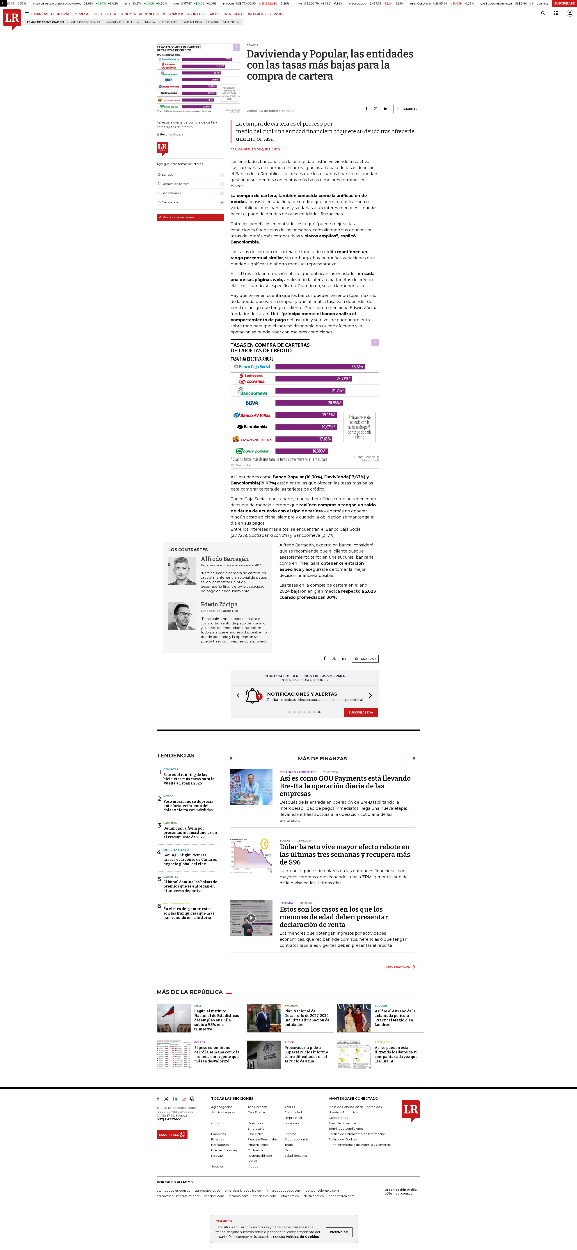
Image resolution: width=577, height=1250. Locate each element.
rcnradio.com (238, 1196)
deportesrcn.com (341, 1196)
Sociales (381, 1005)
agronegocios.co (207, 1190)
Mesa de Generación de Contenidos (355, 1107)
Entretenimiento (176, 849)
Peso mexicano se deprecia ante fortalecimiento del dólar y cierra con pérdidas (188, 805)
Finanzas (217, 1139)
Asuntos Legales (223, 1112)
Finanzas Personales (262, 1139)
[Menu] (27, 14)
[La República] (12, 20)
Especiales (255, 1134)
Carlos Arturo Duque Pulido (255, 149)
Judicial (290, 1042)
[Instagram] (185, 1099)
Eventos (290, 1134)
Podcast (217, 1155)
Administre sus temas (178, 217)
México (168, 796)
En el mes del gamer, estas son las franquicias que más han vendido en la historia (188, 913)
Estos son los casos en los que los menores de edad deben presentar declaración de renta (334, 917)
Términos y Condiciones (346, 1128)
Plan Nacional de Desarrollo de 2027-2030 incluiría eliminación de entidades (307, 1018)
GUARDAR (409, 109)
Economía (291, 1123)
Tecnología (383, 1042)
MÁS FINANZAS (398, 966)
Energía (149, 22)
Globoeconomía (296, 1139)
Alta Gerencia (258, 1107)
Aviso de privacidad (343, 1123)
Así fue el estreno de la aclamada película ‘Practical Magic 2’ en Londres (395, 1018)
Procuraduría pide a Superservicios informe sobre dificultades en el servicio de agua (306, 1054)
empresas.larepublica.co (243, 1190)
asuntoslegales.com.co (173, 1190)
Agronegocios (221, 1107)
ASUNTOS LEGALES (203, 14)
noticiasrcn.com (264, 1196)
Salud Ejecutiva (295, 1155)
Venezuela (231, 22)
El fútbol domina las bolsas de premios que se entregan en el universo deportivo (190, 886)
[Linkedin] (385, 109)
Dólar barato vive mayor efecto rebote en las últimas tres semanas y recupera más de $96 (345, 854)
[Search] (543, 13)
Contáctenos (338, 1117)
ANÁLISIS (176, 14)
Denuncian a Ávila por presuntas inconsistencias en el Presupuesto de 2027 (190, 832)
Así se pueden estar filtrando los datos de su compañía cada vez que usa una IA (396, 1054)
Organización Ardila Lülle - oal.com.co (401, 1191)
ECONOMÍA (60, 14)
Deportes (170, 769)
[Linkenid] (177, 1099)
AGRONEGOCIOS (152, 14)
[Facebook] (366, 109)
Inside (288, 1145)
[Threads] (194, 1099)
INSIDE (279, 14)
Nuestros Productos (343, 1112)
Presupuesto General (86, 22)
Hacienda (170, 823)
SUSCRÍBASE (564, 3)
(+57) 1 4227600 (169, 1119)
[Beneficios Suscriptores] (556, 13)
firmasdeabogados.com (283, 1190)
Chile (197, 1005)
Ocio (288, 1150)
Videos (253, 1166)
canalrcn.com (214, 1196)
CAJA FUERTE (233, 14)
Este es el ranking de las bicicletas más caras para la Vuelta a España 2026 (189, 779)
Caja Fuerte (256, 1112)
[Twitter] (376, 109)
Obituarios (255, 1150)
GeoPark (212, 22)
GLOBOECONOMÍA (120, 14)
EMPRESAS (81, 14)
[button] (237, 696)
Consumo (218, 1123)
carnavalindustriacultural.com (178, 1196)
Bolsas (199, 1042)
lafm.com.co (290, 1196)
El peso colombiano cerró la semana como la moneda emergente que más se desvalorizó (217, 1054)
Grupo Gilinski (192, 22)
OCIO (98, 14)
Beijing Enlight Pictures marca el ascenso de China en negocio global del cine (190, 859)
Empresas (218, 1134)
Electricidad (168, 22)
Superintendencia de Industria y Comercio (360, 1145)
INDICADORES (259, 14)
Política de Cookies (302, 1237)
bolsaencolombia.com (322, 1190)
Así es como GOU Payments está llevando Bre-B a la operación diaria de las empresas (345, 786)
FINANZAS (39, 14)
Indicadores (220, 1145)
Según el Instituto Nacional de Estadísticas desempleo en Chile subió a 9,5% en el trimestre (216, 1020)
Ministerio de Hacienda (122, 22)
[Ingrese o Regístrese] (570, 13)
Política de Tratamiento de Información (357, 1134)
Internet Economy (224, 1150)
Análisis (289, 1107)
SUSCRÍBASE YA (361, 712)
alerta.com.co (313, 1196)
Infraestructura (258, 1145)
